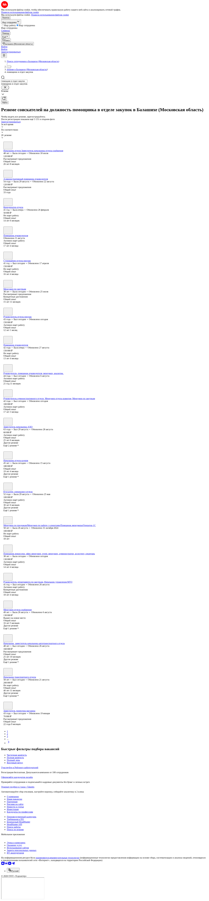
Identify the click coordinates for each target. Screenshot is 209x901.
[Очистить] (5, 87)
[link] (6, 40)
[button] (4, 47)
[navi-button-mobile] (4, 55)
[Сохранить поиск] (4, 98)
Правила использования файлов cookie (50, 15)
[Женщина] (8, 145)
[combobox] (14, 81)
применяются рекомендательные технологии (57, 857)
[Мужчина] (8, 255)
